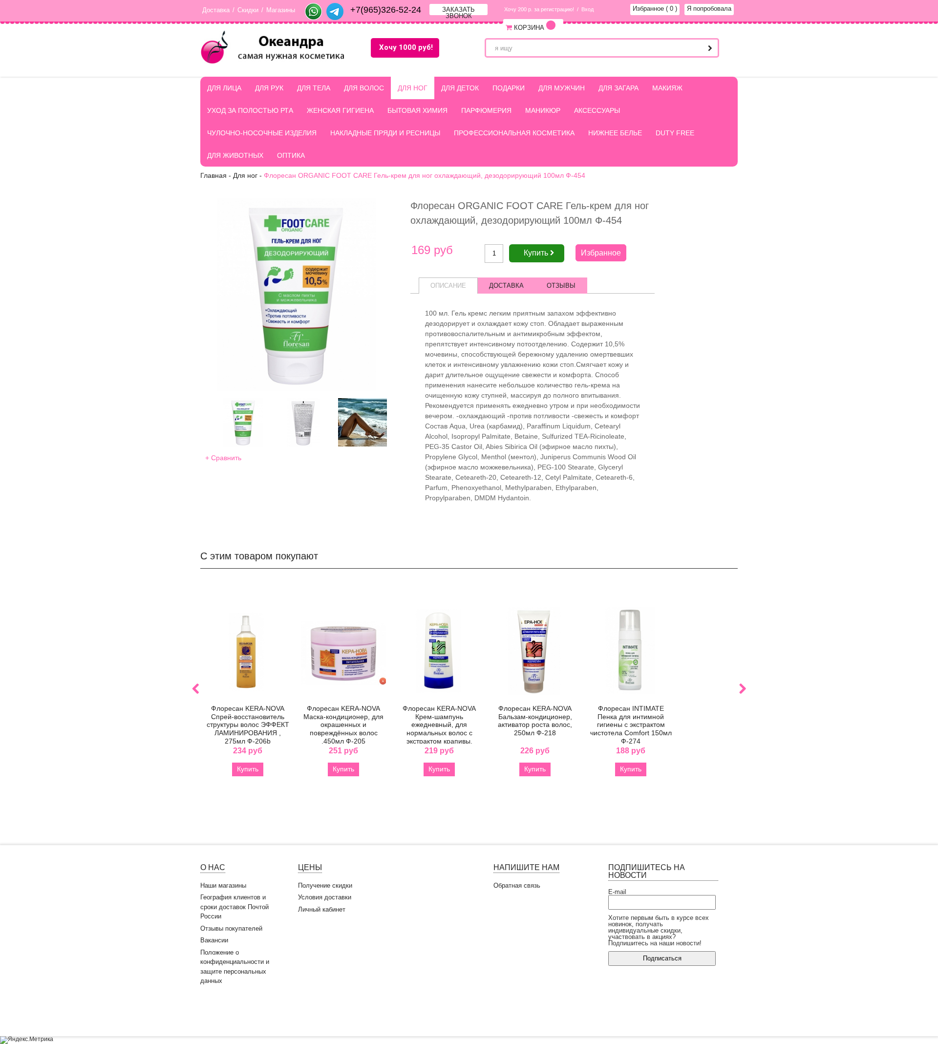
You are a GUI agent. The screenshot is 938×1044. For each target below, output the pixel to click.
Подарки (508, 88)
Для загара (618, 88)
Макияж (667, 88)
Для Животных (235, 155)
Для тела (313, 88)
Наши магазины (223, 885)
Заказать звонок (458, 10)
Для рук (269, 88)
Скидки (247, 10)
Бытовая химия (417, 110)
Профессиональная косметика (514, 133)
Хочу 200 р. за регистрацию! (539, 9)
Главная (213, 175)
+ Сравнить (223, 458)
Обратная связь (516, 885)
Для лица (224, 88)
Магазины (280, 10)
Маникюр (542, 110)
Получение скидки (325, 885)
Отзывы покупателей (231, 928)
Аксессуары (597, 110)
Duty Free (675, 133)
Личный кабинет (321, 909)
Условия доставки (324, 897)
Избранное (655, 8)
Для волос (364, 88)
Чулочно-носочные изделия (262, 133)
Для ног (412, 88)
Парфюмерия (486, 110)
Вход (587, 9)
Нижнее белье (615, 133)
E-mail (617, 891)
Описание (448, 285)
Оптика (291, 155)
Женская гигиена (340, 110)
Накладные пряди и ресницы (385, 133)
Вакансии (214, 940)
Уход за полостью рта (250, 110)
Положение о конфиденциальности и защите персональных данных (234, 967)
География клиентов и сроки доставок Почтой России (234, 907)
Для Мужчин (561, 88)
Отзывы (561, 285)
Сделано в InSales (708, 1013)
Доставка (216, 10)
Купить (247, 769)
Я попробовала (709, 8)
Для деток (460, 88)
